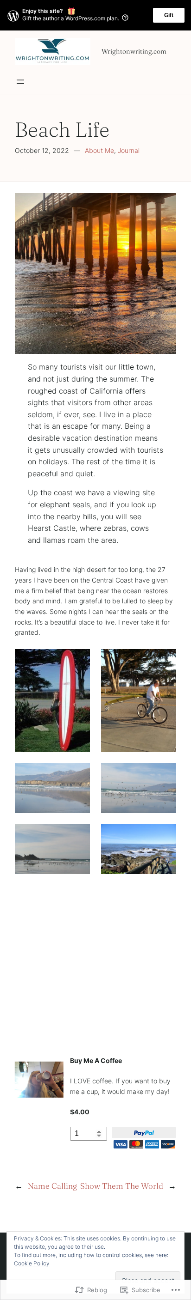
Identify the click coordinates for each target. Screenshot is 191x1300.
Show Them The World (121, 1186)
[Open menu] (20, 81)
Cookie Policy (32, 1263)
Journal (129, 150)
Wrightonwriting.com (134, 51)
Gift (168, 15)
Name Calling (52, 1186)
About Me (99, 150)
